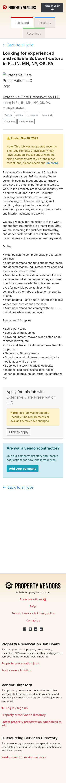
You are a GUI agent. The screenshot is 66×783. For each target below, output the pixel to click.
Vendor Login (52, 5)
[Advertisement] (33, 533)
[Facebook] (24, 629)
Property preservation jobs (20, 663)
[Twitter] (30, 629)
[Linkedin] (35, 629)
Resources (34, 33)
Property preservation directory (23, 715)
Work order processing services (23, 757)
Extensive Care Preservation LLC (31, 97)
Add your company (22, 468)
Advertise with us (31, 599)
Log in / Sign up (16, 708)
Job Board (22, 22)
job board (52, 163)
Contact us (33, 620)
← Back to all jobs (18, 45)
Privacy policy (46, 613)
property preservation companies (34, 722)
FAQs (33, 606)
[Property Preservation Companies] (19, 7)
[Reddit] (41, 629)
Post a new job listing (16, 670)
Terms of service (22, 613)
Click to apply (18, 432)
